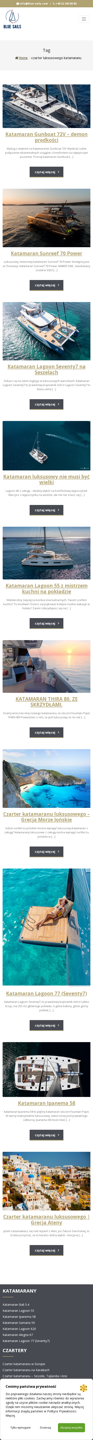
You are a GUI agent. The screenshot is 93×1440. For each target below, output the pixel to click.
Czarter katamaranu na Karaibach (26, 1370)
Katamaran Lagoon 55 (18, 1311)
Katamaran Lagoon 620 (19, 1329)
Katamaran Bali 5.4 (16, 1304)
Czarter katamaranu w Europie (24, 1364)
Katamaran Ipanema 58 (19, 1317)
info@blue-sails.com (33, 3)
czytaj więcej (45, 172)
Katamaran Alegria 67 (18, 1335)
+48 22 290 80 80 (66, 3)
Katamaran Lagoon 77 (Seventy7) (26, 1341)
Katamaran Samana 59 (19, 1323)
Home (23, 58)
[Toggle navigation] (84, 19)
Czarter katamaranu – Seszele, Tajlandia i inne (35, 1376)
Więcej (10, 1415)
